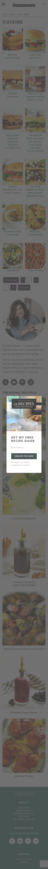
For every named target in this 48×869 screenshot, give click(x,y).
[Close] (38, 399)
